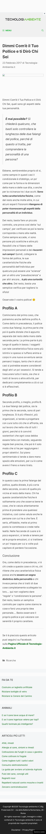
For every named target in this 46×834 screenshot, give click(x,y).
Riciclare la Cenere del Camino (17, 696)
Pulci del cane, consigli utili (15, 774)
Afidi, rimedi (8, 743)
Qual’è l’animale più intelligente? (17, 724)
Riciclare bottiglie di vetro (14, 691)
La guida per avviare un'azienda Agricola (22, 769)
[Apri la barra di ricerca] (42, 30)
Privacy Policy (28, 830)
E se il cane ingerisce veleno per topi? (20, 719)
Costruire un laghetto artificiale (17, 687)
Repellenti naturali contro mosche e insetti (22, 782)
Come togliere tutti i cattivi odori (17, 760)
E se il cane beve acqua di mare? (18, 715)
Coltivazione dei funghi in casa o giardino (22, 752)
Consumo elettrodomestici (15, 765)
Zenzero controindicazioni (14, 787)
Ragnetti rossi (8, 778)
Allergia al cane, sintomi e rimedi (18, 747)
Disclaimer (16, 830)
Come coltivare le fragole (14, 756)
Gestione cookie (39, 832)
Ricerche (11, 660)
